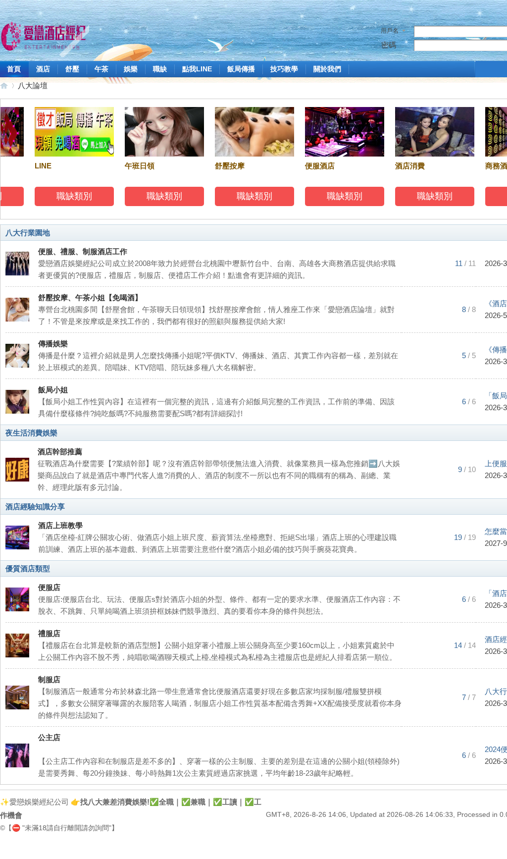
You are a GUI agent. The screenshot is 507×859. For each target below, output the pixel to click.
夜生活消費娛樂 (31, 433)
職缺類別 (69, 196)
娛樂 (131, 69)
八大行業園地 (27, 232)
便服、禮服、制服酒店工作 (82, 251)
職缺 (160, 69)
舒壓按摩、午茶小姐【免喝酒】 (90, 297)
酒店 (43, 69)
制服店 (49, 679)
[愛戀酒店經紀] (44, 38)
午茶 (101, 69)
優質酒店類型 (27, 568)
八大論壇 (33, 85)
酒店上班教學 (60, 525)
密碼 (388, 45)
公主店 (49, 737)
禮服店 (49, 633)
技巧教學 (284, 69)
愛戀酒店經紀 (4, 85)
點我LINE (197, 69)
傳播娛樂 (53, 343)
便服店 (49, 587)
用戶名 (390, 30)
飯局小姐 (53, 389)
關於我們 (327, 69)
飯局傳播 (241, 69)
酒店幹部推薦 (60, 451)
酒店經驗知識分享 (35, 506)
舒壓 (72, 69)
